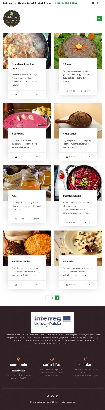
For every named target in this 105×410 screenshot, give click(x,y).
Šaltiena (67, 64)
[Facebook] (88, 3)
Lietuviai (36, 95)
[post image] (27, 51)
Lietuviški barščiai (72, 195)
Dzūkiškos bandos (21, 261)
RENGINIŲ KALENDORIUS (66, 3)
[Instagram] (98, 3)
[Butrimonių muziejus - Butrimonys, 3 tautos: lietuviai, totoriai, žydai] (11, 18)
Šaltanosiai (68, 261)
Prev (47, 298)
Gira (14, 195)
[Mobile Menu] (99, 18)
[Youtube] (93, 3)
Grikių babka (69, 133)
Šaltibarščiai (18, 133)
